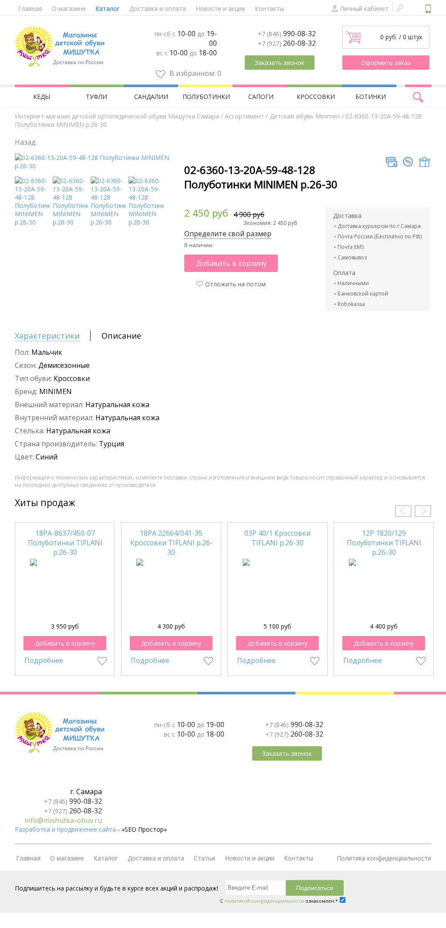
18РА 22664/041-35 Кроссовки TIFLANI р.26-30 (171, 542)
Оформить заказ (386, 62)
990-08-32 (287, 33)
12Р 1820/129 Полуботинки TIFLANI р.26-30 (384, 542)
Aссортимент (244, 116)
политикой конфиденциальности (264, 900)
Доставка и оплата (157, 8)
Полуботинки (206, 96)
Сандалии (151, 96)
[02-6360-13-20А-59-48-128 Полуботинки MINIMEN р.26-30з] (70, 222)
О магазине (69, 8)
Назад (25, 142)
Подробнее (43, 660)
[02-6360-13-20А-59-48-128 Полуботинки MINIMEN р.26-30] (98, 166)
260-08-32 (287, 43)
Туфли (96, 96)
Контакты (269, 8)
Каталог (107, 8)
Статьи (204, 858)
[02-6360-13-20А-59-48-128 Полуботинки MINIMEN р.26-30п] (108, 222)
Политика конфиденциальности (384, 858)
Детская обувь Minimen (305, 116)
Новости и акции (220, 8)
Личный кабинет (364, 8)
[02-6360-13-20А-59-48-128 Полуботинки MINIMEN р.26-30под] (32, 222)
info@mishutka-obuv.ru (63, 820)
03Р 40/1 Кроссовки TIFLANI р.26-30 (277, 537)
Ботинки (370, 96)
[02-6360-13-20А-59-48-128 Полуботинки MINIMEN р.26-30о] (146, 222)
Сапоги (261, 96)
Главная (30, 8)
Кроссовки (316, 96)
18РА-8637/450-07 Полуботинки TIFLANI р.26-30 (65, 542)
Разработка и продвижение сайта (65, 829)
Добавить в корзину (231, 263)
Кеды (41, 96)
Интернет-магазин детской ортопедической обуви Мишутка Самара (117, 116)
